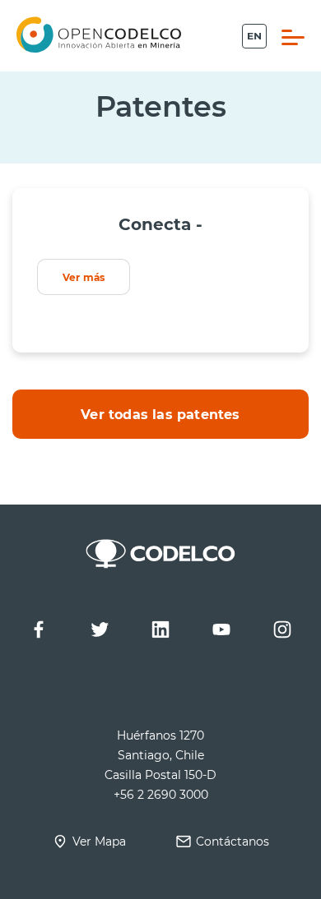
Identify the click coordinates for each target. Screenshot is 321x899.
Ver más (84, 277)
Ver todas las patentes (160, 413)
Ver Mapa (99, 841)
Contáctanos (232, 841)
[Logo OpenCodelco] (98, 34)
